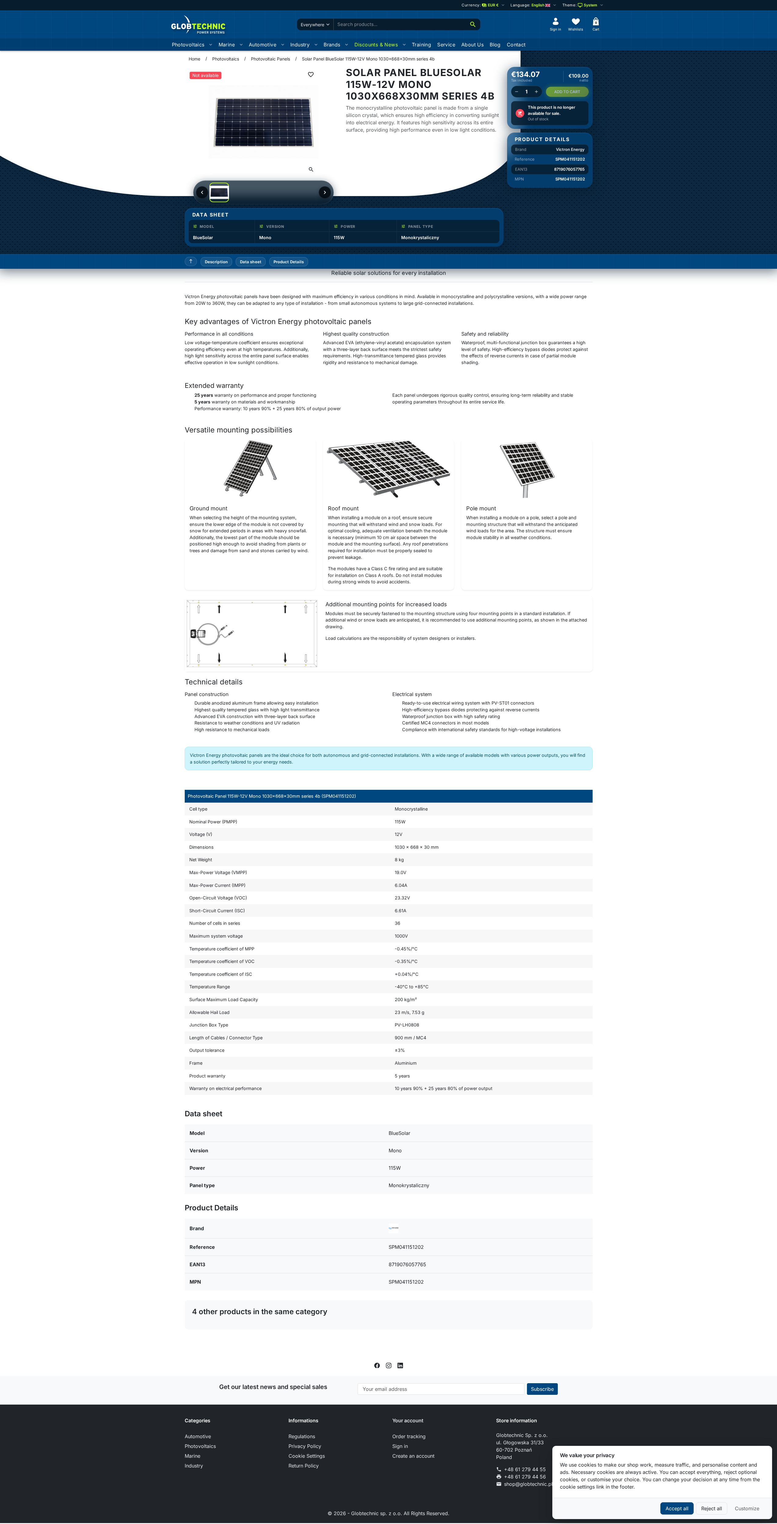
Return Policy (304, 1466)
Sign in (400, 1446)
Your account (407, 1420)
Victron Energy (570, 149)
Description (216, 261)
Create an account (413, 1456)
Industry (300, 45)
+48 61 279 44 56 (525, 1477)
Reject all (711, 1508)
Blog (495, 45)
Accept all (677, 1508)
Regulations (302, 1436)
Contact (516, 45)
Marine (227, 45)
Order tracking (409, 1436)
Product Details (289, 261)
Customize (747, 1508)
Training (421, 45)
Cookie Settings (307, 1456)
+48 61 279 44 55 (525, 1469)
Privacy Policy (305, 1446)
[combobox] (400, 25)
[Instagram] (388, 1364)
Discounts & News (376, 45)
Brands (332, 45)
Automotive (262, 45)
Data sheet (250, 261)
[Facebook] (377, 1364)
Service (446, 45)
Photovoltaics (188, 45)
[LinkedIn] (400, 1364)
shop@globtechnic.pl (528, 1484)
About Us (472, 45)
